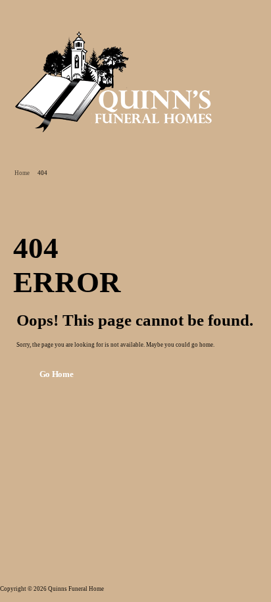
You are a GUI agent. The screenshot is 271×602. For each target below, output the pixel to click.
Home (22, 173)
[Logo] (114, 81)
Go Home (56, 374)
